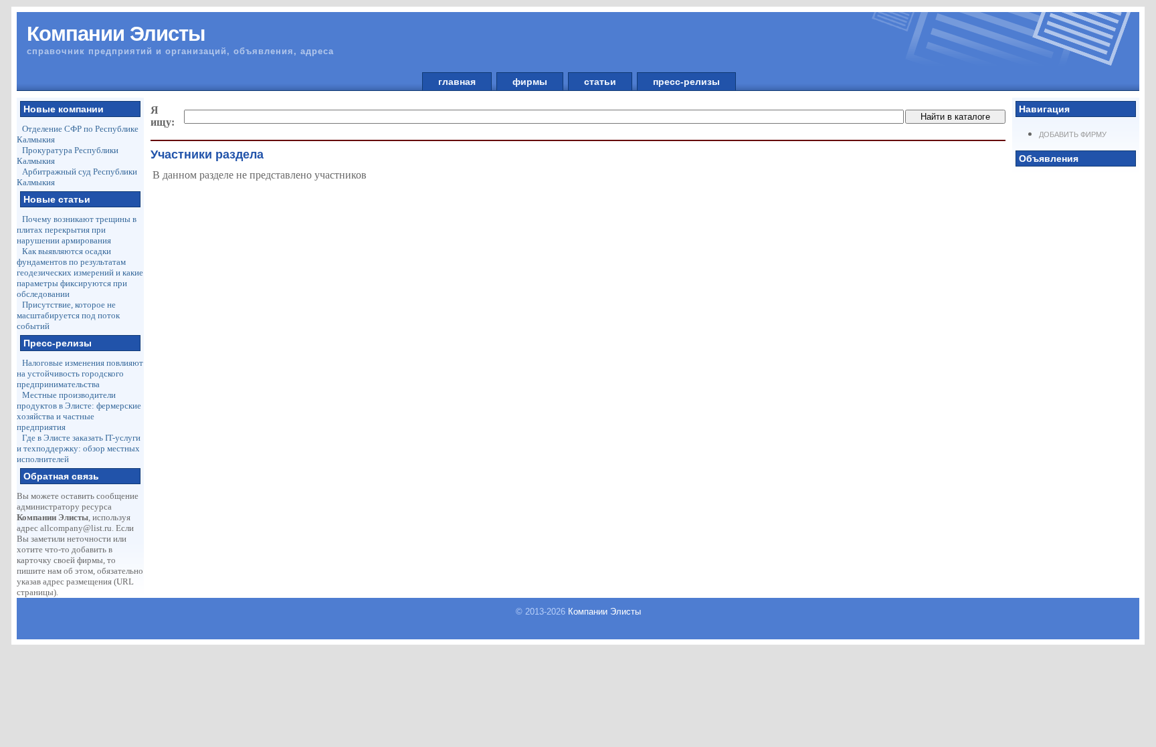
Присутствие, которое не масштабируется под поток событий (68, 315)
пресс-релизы (686, 81)
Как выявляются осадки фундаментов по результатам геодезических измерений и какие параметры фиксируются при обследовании (80, 272)
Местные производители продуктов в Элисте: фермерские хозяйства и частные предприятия (79, 411)
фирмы (530, 81)
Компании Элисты (604, 612)
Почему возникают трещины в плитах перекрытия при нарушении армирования (76, 229)
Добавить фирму (1072, 134)
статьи (600, 81)
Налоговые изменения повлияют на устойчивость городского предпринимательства (80, 373)
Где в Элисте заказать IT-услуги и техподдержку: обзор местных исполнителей (78, 448)
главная (457, 81)
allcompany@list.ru (76, 528)
